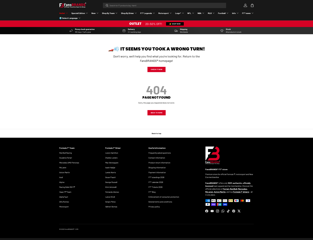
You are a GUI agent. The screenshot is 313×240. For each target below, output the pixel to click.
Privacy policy (154, 206)
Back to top (156, 133)
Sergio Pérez (110, 202)
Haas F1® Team (65, 192)
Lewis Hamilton (111, 153)
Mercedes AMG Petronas (69, 162)
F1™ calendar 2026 (155, 182)
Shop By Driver (127, 13)
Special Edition (78, 13)
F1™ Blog (152, 192)
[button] (252, 5)
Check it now (156, 69)
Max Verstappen (111, 162)
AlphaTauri (63, 197)
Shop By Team (108, 13)
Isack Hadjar (110, 167)
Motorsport (163, 13)
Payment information (157, 172)
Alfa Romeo (64, 202)
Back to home (156, 113)
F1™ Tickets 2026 (155, 187)
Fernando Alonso (112, 192)
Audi (61, 177)
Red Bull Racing (65, 153)
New (93, 13)
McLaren (62, 167)
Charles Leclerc (111, 158)
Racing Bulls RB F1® (67, 187)
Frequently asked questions (159, 153)
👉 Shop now (174, 24)
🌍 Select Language (68, 18)
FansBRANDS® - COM (71, 229)
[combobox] (164, 5)
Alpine (61, 182)
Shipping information (157, 167)
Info (234, 13)
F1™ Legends (146, 13)
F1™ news (246, 13)
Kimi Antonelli (111, 187)
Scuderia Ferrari (65, 158)
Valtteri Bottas (111, 206)
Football (222, 13)
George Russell (111, 182)
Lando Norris (110, 172)
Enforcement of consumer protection (163, 197)
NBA (199, 13)
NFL (189, 13)
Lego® (178, 13)
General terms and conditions (160, 202)
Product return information (159, 162)
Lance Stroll (110, 197)
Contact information (156, 158)
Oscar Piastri (110, 177)
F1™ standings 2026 (156, 177)
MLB (210, 13)
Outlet (62, 13)
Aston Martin (64, 172)
